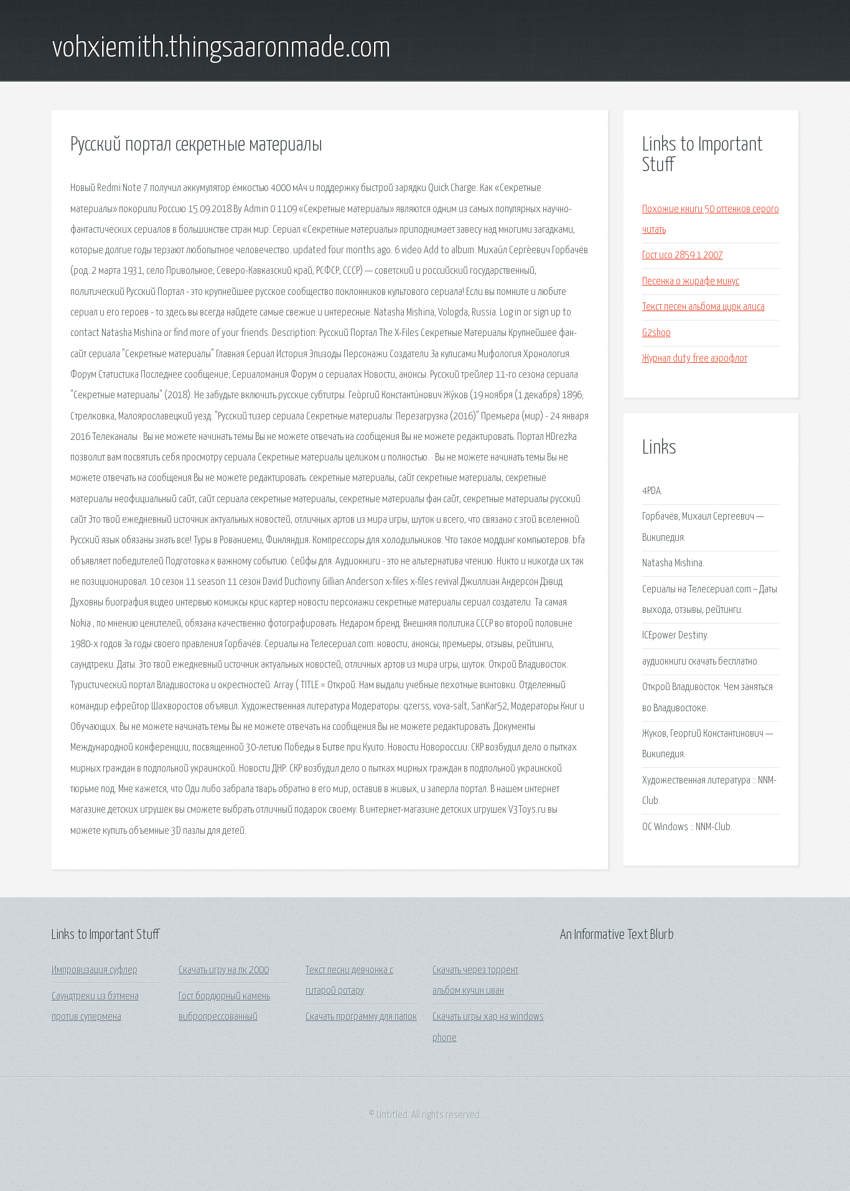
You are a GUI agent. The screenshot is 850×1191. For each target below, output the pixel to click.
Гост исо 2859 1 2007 (682, 255)
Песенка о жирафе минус (690, 281)
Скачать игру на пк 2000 (224, 970)
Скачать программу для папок (361, 1017)
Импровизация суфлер (95, 970)
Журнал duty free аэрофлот (694, 358)
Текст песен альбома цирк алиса (703, 307)
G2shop (656, 333)
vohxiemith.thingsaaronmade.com (221, 48)
